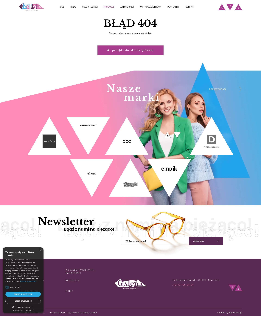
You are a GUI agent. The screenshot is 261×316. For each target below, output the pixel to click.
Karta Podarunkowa (150, 7)
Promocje (109, 7)
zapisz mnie (198, 241)
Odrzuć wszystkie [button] (23, 301)
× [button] (40, 250)
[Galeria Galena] (31, 7)
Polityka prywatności (28, 281)
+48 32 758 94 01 (183, 285)
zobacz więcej (217, 89)
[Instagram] (238, 7)
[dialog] (23, 280)
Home (61, 7)
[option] (130, 157)
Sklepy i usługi (90, 7)
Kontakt (190, 7)
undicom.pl (236, 312)
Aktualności (127, 7)
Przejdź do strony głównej (132, 50)
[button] (23, 307)
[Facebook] (230, 7)
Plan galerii (173, 7)
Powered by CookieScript (23, 310)
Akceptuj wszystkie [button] (23, 294)
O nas (73, 7)
